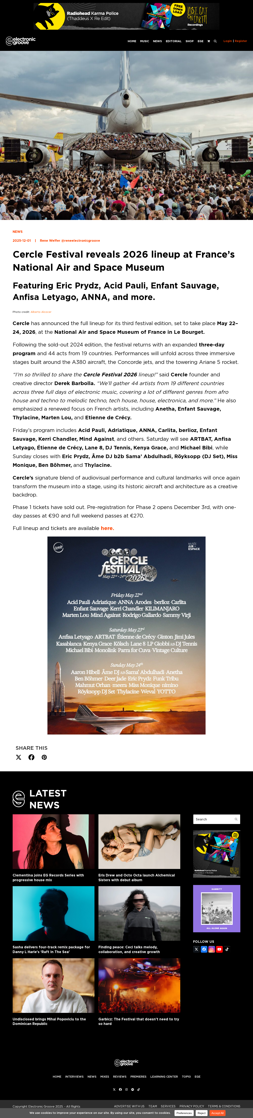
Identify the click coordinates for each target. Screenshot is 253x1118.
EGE (197, 1076)
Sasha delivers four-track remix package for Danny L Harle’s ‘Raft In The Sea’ (51, 949)
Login (228, 41)
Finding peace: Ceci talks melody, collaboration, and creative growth (129, 949)
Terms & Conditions (224, 1106)
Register (241, 41)
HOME (57, 1076)
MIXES (104, 1076)
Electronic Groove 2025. (45, 1106)
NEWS (18, 232)
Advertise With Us (129, 1106)
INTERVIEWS (74, 1076)
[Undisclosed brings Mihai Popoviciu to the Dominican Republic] (53, 985)
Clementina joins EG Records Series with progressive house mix (48, 877)
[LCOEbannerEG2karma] (216, 876)
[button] (215, 41)
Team (152, 1106)
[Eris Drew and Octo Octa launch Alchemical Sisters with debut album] (139, 841)
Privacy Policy (191, 1106)
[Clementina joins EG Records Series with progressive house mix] (53, 841)
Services (168, 1106)
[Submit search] (236, 819)
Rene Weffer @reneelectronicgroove (70, 241)
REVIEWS (119, 1076)
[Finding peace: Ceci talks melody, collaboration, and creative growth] (139, 913)
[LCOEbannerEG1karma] (126, 28)
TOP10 (186, 1076)
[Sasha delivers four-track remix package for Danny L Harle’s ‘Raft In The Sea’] (53, 913)
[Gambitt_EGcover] (216, 931)
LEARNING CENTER (164, 1076)
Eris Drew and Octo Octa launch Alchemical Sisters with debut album (136, 877)
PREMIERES (138, 1076)
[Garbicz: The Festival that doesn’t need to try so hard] (139, 985)
